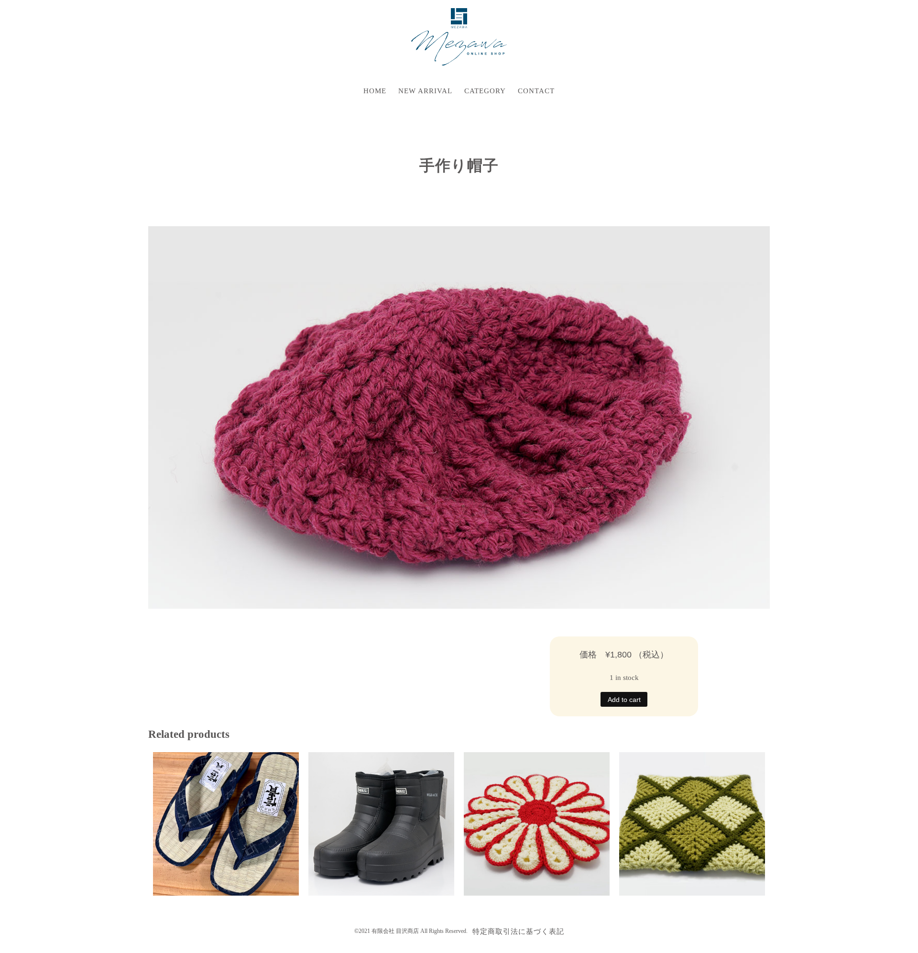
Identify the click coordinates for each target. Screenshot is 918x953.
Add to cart (624, 699)
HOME (374, 91)
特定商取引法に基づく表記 (518, 931)
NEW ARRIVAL (425, 91)
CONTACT (536, 91)
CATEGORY (485, 91)
